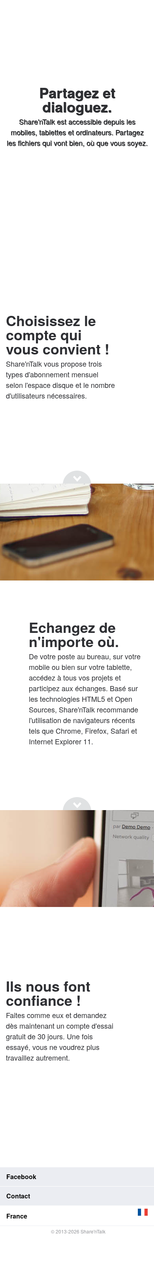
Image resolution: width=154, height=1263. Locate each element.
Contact (18, 1195)
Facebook (21, 1176)
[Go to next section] (77, 173)
